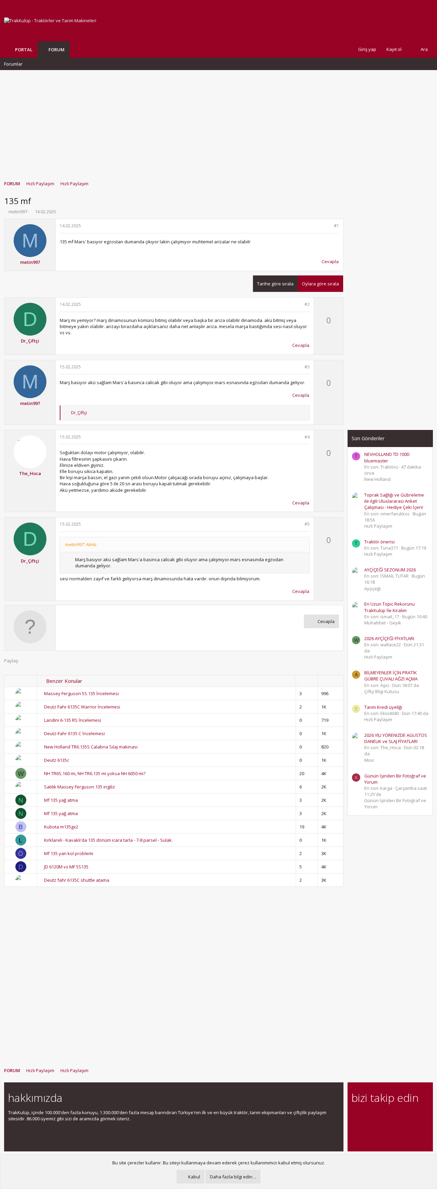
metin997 (18, 211)
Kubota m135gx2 (61, 827)
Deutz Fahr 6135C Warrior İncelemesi (82, 707)
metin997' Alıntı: (81, 544)
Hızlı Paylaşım (378, 526)
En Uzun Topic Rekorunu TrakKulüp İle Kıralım (389, 607)
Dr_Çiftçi (30, 341)
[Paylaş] (328, 226)
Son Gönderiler (368, 438)
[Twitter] (415, 1116)
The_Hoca (30, 473)
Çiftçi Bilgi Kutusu (381, 691)
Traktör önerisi (379, 542)
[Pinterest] (391, 1116)
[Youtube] (356, 1131)
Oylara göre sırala (320, 284)
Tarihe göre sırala (275, 284)
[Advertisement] (218, 122)
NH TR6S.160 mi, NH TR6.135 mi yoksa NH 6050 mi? (94, 773)
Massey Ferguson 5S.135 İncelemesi (81, 693)
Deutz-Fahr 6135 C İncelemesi (74, 733)
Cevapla (330, 261)
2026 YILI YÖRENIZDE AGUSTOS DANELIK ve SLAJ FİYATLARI (395, 738)
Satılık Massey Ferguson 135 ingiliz (79, 787)
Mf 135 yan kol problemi (68, 853)
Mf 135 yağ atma (61, 800)
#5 (307, 524)
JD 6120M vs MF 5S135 (66, 867)
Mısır (369, 760)
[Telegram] (403, 1116)
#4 (307, 437)
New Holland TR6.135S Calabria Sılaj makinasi (91, 747)
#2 (307, 304)
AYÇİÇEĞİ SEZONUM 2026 (390, 570)
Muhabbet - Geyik (382, 623)
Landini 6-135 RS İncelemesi (72, 720)
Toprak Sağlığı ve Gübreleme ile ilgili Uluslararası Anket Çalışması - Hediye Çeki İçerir (394, 501)
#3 (307, 367)
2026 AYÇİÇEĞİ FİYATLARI (389, 638)
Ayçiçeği (372, 588)
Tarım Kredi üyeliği (383, 707)
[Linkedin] (379, 1116)
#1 (336, 226)
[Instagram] (367, 1116)
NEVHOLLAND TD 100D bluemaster (387, 457)
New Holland (377, 479)
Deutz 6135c (56, 760)
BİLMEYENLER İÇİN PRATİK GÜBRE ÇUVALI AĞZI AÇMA (391, 676)
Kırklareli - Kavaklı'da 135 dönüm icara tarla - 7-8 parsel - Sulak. (108, 840)
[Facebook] (356, 1116)
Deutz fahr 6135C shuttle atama (76, 880)
